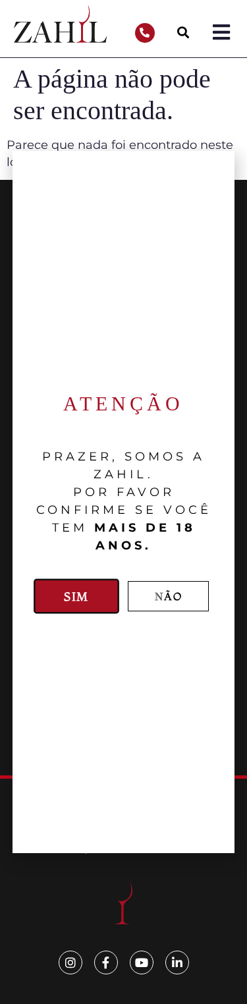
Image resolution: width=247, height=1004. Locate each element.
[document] (123, 502)
